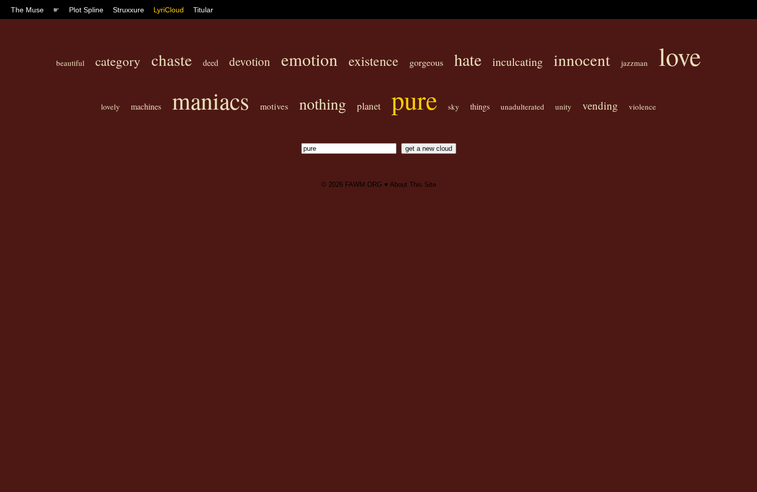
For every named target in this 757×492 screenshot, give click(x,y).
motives (274, 106)
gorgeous (426, 62)
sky (453, 106)
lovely (110, 106)
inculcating (517, 61)
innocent (582, 60)
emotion (309, 59)
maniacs (210, 100)
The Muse (27, 10)
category (118, 60)
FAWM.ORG (363, 184)
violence (642, 106)
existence (374, 60)
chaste (171, 60)
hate (467, 59)
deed (210, 62)
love (680, 56)
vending (600, 105)
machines (146, 106)
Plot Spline (86, 10)
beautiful (70, 63)
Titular (203, 10)
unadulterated (522, 106)
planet (369, 105)
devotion (249, 61)
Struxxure (128, 10)
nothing (322, 103)
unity (563, 106)
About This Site (413, 184)
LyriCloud (168, 10)
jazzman (634, 63)
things (480, 106)
